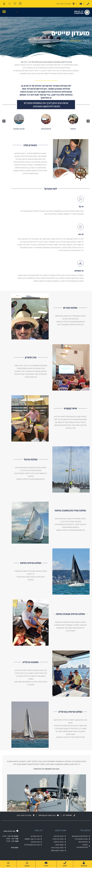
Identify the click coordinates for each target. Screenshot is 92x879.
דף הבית (86, 40)
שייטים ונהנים (46, 129)
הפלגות (73, 129)
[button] (4, 11)
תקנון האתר (14, 847)
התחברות (84, 866)
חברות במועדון (18, 129)
